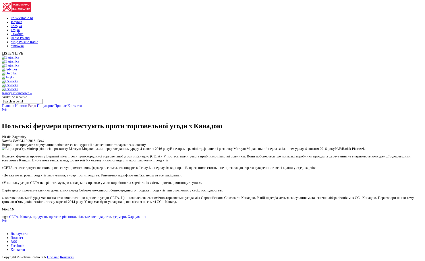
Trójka (15, 30)
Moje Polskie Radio (24, 42)
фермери (119, 217)
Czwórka (17, 34)
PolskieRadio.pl (22, 18)
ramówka (17, 46)
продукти (40, 217)
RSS (14, 242)
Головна (8, 106)
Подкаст (17, 238)
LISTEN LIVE (12, 53)
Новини (21, 106)
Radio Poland (20, 38)
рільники (69, 217)
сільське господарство (94, 217)
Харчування (137, 217)
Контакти (75, 106)
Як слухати (19, 234)
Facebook (17, 246)
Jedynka (16, 22)
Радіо (32, 106)
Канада (25, 217)
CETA (13, 217)
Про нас (61, 106)
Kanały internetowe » (17, 93)
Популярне (45, 106)
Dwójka (16, 26)
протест (54, 217)
